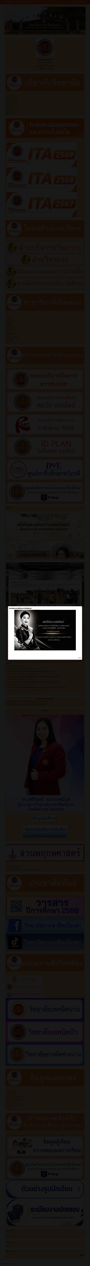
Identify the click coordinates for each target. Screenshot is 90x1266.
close (79, 658)
